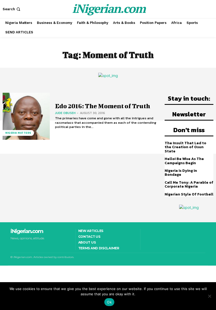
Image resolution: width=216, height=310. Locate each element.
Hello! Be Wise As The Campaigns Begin (184, 161)
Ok (109, 302)
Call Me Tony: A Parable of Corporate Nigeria (189, 184)
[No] (209, 296)
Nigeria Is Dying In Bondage (181, 172)
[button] (12, 9)
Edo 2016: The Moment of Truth (102, 106)
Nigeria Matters (18, 133)
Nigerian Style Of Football (189, 194)
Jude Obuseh (65, 113)
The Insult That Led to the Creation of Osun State (185, 147)
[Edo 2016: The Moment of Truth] (26, 116)
